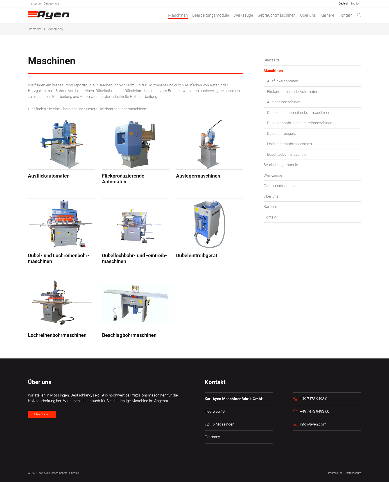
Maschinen (178, 15)
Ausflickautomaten (282, 81)
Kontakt (346, 15)
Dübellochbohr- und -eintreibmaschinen (299, 123)
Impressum (35, 3)
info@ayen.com (313, 424)
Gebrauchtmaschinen (277, 15)
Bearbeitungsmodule (210, 15)
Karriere (327, 15)
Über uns (308, 15)
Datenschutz (51, 3)
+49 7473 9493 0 (313, 398)
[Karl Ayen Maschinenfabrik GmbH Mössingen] (48, 15)
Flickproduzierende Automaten (292, 91)
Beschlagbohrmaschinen (287, 154)
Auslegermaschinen (283, 102)
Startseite (34, 29)
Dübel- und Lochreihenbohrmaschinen (298, 112)
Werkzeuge (243, 15)
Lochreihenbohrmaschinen (289, 144)
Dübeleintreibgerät (282, 133)
